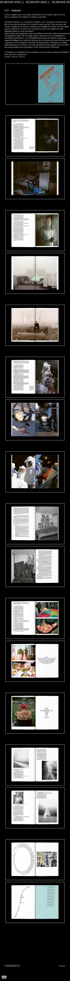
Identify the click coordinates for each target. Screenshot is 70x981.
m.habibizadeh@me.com (12, 966)
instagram (62, 966)
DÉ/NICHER (16, 10)
